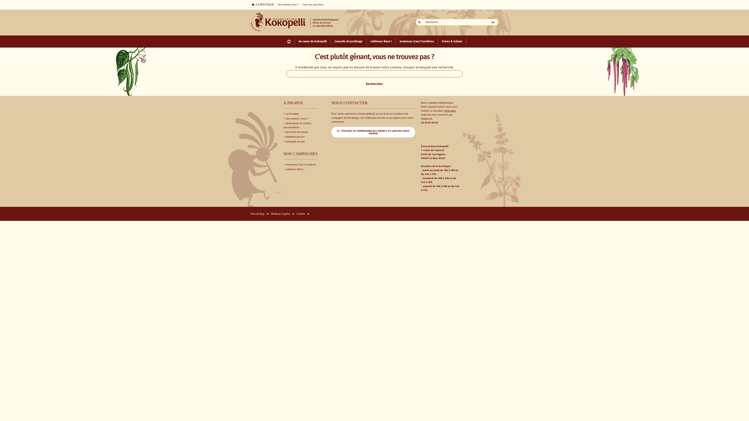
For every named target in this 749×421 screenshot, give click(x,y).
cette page (450, 110)
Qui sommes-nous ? (297, 118)
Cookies (300, 213)
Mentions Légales (280, 213)
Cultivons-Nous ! (294, 169)
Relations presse (295, 136)
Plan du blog (257, 213)
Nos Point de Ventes (296, 132)
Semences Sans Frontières (300, 164)
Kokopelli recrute (295, 141)
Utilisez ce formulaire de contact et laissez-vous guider (375, 132)
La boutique (292, 113)
